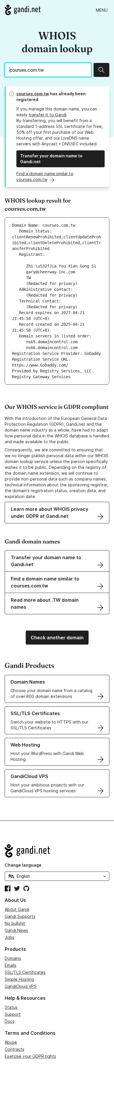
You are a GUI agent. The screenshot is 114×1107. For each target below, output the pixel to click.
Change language (23, 865)
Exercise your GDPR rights (30, 1056)
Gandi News (16, 930)
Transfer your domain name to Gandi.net (51, 158)
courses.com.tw (32, 93)
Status (11, 1007)
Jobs (9, 937)
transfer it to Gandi (47, 114)
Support (13, 1014)
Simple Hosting (19, 979)
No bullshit (15, 923)
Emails (10, 965)
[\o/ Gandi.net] (57, 851)
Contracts (14, 1049)
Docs (10, 1021)
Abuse (11, 1042)
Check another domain (57, 637)
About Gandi (17, 909)
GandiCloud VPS (21, 986)
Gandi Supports (20, 916)
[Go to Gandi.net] (23, 10)
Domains (13, 958)
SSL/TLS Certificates (25, 972)
